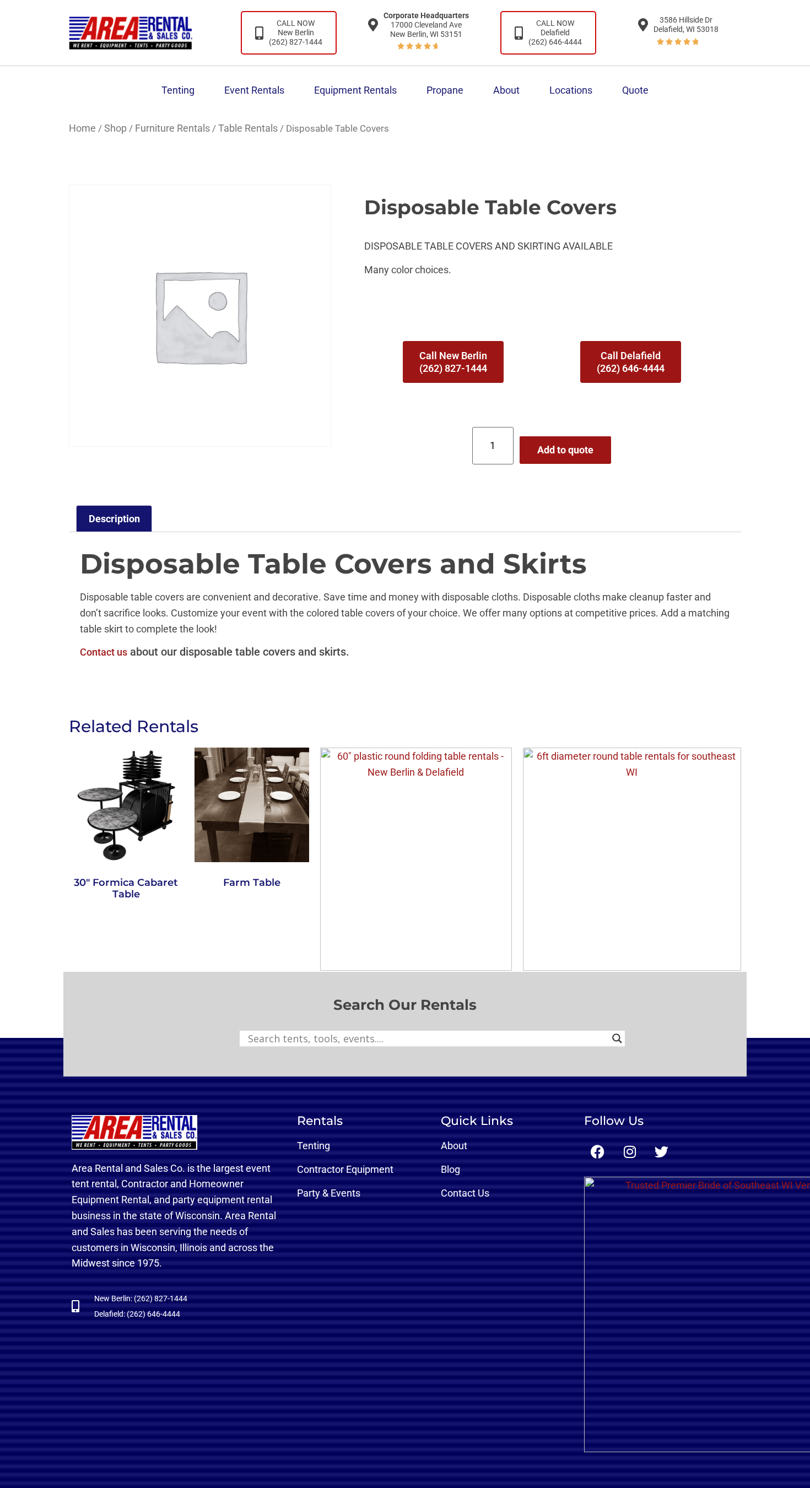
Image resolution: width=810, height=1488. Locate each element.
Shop (115, 128)
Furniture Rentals (172, 128)
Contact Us (465, 1193)
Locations (570, 90)
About (506, 90)
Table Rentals (248, 128)
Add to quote (565, 450)
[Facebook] (598, 1152)
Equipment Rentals (355, 90)
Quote (635, 90)
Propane (444, 90)
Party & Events (328, 1193)
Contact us (103, 652)
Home (82, 128)
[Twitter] (662, 1152)
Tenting (178, 90)
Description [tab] (114, 518)
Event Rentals (254, 90)
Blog (450, 1169)
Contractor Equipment (345, 1169)
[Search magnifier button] (617, 1038)
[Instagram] (630, 1152)
